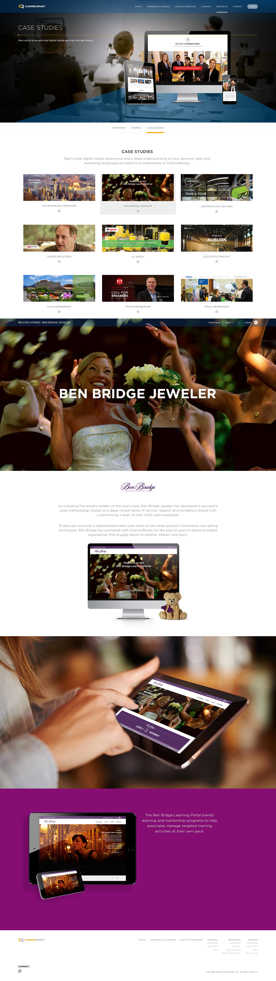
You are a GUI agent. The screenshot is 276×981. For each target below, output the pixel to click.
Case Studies (155, 128)
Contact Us (251, 953)
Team (255, 950)
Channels (206, 6)
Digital (138, 6)
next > (229, 322)
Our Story (252, 946)
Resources (221, 6)
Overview (119, 128)
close (248, 322)
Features (212, 946)
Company (237, 6)
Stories (136, 128)
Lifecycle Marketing (185, 6)
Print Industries (231, 953)
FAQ (216, 950)
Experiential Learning (158, 6)
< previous (214, 322)
